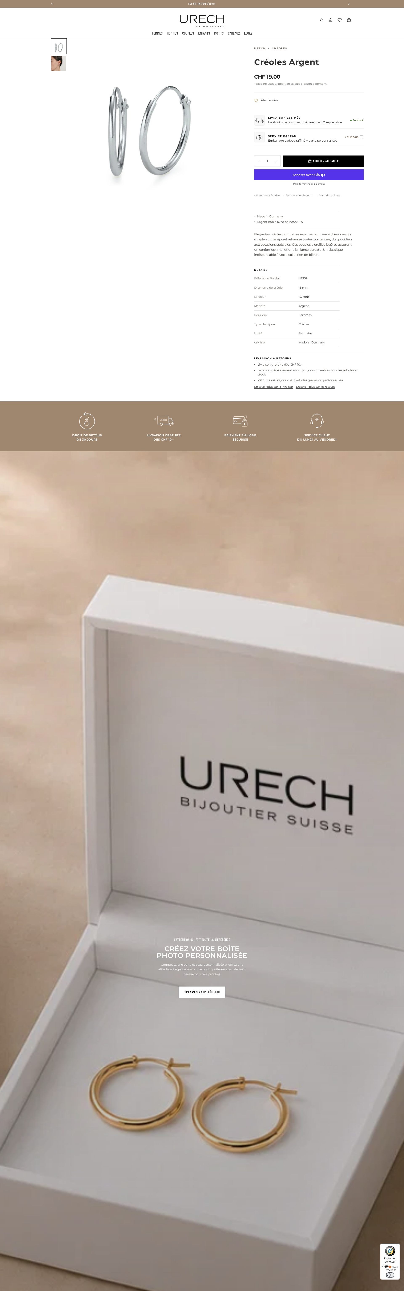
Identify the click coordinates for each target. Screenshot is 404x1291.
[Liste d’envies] (339, 20)
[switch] (390, 1275)
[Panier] (349, 20)
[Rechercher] (321, 20)
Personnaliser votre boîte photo (202, 992)
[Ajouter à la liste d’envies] (256, 101)
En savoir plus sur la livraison (273, 386)
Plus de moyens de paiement (309, 183)
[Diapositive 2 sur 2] (58, 63)
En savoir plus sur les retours (315, 386)
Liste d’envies (268, 100)
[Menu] (397, 1246)
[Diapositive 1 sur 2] (58, 46)
